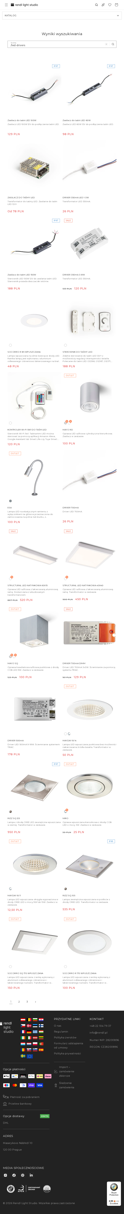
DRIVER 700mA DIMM (74, 663)
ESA (10, 507)
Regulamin (61, 1031)
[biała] (10, 345)
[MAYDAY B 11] (34, 865)
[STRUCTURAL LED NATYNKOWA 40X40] (89, 555)
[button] (6, 5)
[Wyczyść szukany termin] (106, 44)
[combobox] (62, 44)
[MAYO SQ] (34, 633)
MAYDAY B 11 (14, 895)
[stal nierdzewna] (10, 811)
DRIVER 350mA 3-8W (74, 274)
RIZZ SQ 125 (14, 818)
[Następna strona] (35, 1002)
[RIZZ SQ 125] (34, 788)
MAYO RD (68, 429)
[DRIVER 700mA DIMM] (89, 633)
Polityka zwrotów (65, 1037)
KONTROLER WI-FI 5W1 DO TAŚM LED (27, 429)
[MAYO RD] (89, 399)
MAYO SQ (13, 663)
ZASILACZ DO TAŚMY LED (21, 197)
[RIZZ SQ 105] (89, 865)
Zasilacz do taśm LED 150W (22, 274)
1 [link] (10, 1001)
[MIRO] (89, 788)
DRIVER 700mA (71, 507)
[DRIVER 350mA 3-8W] (89, 244)
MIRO (65, 818)
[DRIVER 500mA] (34, 710)
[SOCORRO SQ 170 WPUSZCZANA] (34, 942)
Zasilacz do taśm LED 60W (77, 120)
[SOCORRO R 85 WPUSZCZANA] (34, 321)
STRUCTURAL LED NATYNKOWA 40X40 (83, 585)
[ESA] (34, 477)
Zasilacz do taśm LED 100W (22, 120)
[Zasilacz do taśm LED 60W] (89, 90)
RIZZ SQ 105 (69, 895)
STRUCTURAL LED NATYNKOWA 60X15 (28, 585)
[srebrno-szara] (10, 501)
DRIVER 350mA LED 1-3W (76, 197)
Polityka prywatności (67, 1053)
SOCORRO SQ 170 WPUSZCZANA (25, 973)
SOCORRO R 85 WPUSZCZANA (24, 352)
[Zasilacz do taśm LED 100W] (34, 90)
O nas (57, 1025)
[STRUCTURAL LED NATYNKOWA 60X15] (34, 555)
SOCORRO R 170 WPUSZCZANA (79, 973)
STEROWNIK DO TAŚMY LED (77, 352)
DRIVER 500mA (16, 740)
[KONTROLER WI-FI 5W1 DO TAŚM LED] (34, 399)
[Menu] (119, 1183)
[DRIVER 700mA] (89, 477)
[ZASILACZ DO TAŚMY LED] (34, 167)
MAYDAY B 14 (70, 740)
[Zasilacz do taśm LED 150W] (34, 244)
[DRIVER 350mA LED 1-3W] (89, 167)
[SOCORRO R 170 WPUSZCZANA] (89, 942)
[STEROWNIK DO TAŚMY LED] (89, 321)
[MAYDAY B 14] (89, 710)
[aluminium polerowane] (69, 734)
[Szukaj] (113, 44)
